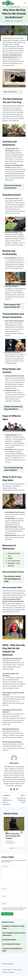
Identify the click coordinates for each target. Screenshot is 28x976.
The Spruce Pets (14, 561)
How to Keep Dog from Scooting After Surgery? (13, 836)
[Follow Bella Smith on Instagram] (11, 789)
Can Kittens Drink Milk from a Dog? (12, 950)
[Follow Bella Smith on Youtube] (14, 789)
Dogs (18, 6)
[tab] (10, 848)
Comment (5, 866)
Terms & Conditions (9, 972)
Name (4, 889)
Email (4, 896)
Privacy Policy (7, 969)
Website (4, 903)
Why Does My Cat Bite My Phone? (21, 799)
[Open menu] (24, 3)
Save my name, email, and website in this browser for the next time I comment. (14, 908)
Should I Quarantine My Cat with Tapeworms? (7, 800)
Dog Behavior (12, 6)
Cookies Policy (16, 969)
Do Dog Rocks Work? (9, 939)
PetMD (10, 558)
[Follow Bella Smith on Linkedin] (17, 789)
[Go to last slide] (6, 832)
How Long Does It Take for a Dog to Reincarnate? (14, 934)
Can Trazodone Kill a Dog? (11, 944)
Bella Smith (10, 21)
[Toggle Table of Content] (19, 92)
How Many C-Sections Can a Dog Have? (13, 927)
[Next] (21, 832)
